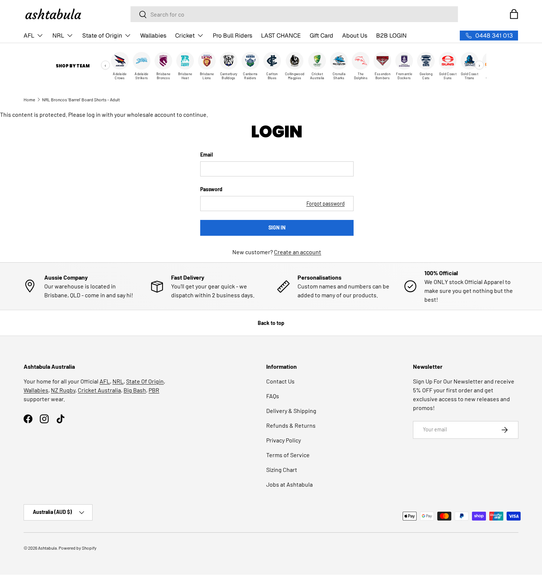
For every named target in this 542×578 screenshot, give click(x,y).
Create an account (297, 251)
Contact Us (280, 381)
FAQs (272, 395)
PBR (154, 389)
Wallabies (153, 35)
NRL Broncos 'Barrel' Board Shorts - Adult (81, 99)
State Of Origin (145, 381)
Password (211, 189)
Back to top (271, 323)
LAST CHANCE (281, 35)
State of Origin (102, 35)
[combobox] (294, 14)
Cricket (185, 35)
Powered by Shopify (78, 547)
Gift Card (321, 35)
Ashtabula (47, 547)
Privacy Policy (283, 440)
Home (29, 99)
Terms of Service (288, 454)
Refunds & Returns (291, 425)
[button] (514, 14)
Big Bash (135, 389)
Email (206, 154)
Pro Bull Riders (232, 35)
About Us (354, 35)
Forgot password (325, 203)
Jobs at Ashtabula (289, 484)
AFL (29, 35)
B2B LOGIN (391, 35)
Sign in (276, 227)
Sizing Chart (281, 469)
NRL (58, 35)
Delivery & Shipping (291, 410)
